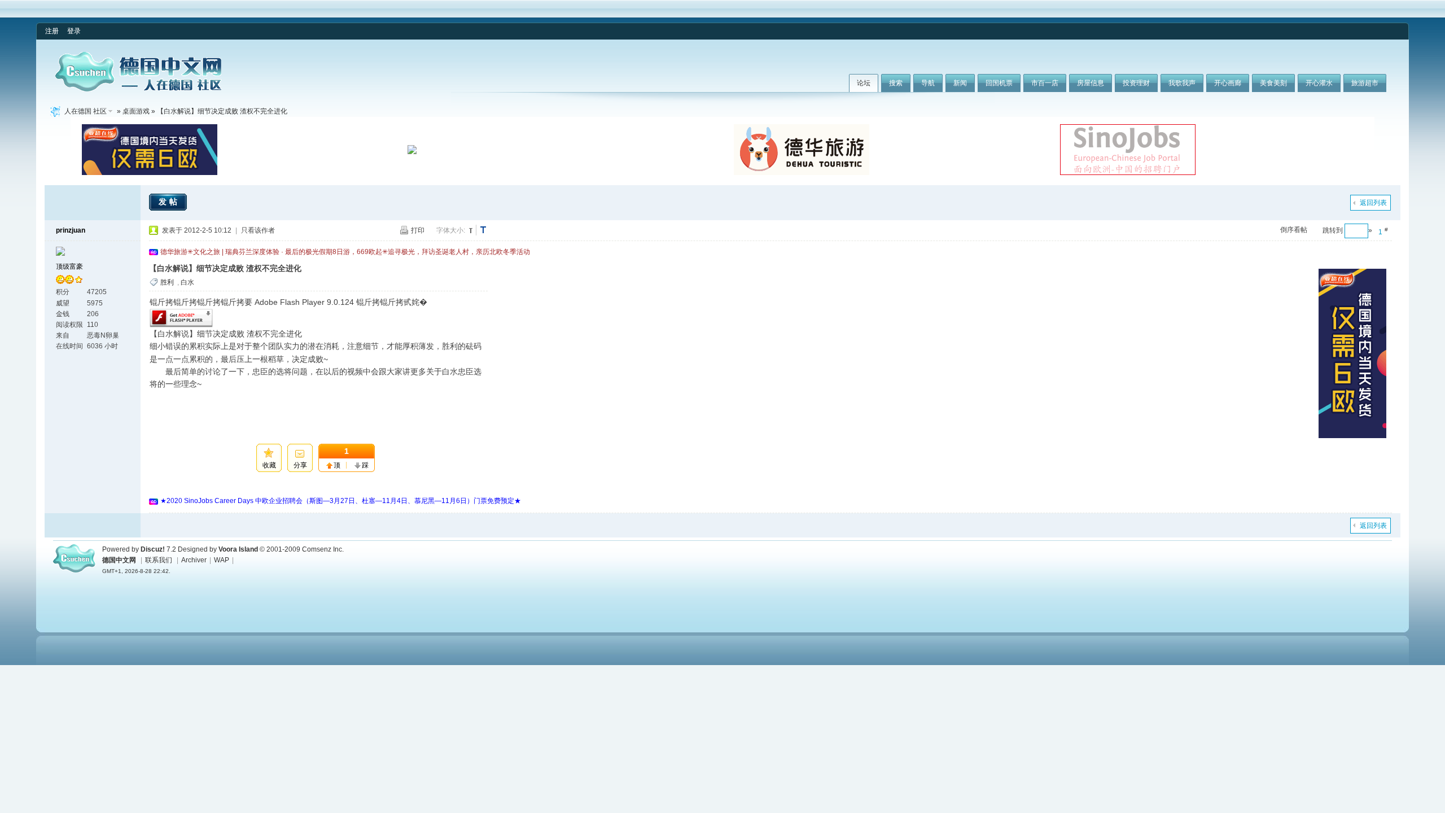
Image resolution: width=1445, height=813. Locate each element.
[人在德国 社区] (138, 89)
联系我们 (158, 560)
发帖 (169, 201)
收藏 (269, 465)
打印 (417, 230)
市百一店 (1044, 83)
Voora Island (238, 549)
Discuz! (153, 549)
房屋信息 (1090, 83)
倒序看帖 (1293, 230)
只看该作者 (258, 230)
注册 (52, 31)
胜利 (167, 282)
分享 (300, 465)
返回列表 (1373, 203)
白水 (187, 282)
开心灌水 (1319, 83)
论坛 (863, 83)
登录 (74, 31)
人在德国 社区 (85, 111)
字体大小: (450, 230)
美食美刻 (1273, 83)
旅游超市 (1364, 83)
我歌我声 (1182, 83)
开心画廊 (1227, 83)
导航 (928, 83)
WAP (221, 560)
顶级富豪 (69, 266)
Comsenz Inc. (323, 549)
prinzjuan (70, 230)
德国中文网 (119, 560)
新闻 (960, 83)
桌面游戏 (136, 111)
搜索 (896, 83)
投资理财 (1136, 83)
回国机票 (999, 83)
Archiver (194, 560)
